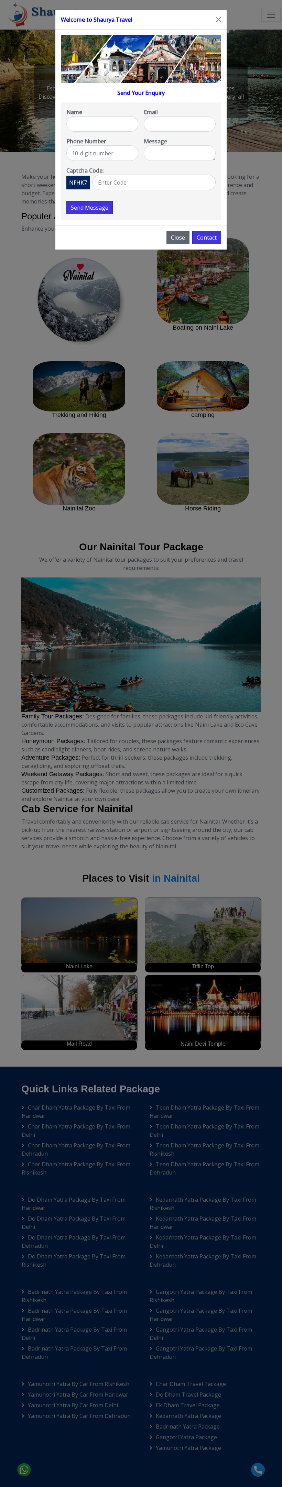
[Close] (218, 19)
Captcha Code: (85, 170)
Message (155, 141)
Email (151, 112)
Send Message (89, 207)
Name (74, 112)
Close (178, 237)
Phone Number (87, 141)
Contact (207, 237)
